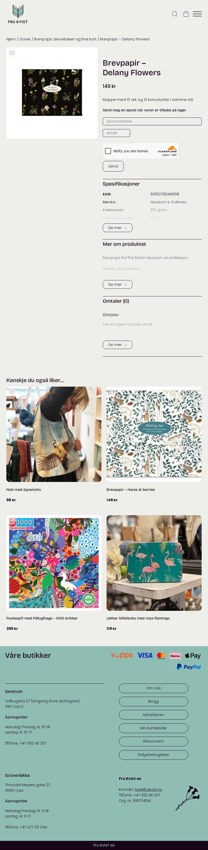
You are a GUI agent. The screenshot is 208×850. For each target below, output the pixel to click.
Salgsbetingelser (153, 754)
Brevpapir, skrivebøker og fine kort (65, 39)
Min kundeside (153, 728)
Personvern (153, 741)
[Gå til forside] (17, 23)
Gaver (25, 39)
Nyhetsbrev (153, 714)
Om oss (153, 688)
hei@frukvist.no (148, 789)
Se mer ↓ (117, 227)
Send (113, 166)
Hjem (11, 39)
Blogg (153, 701)
